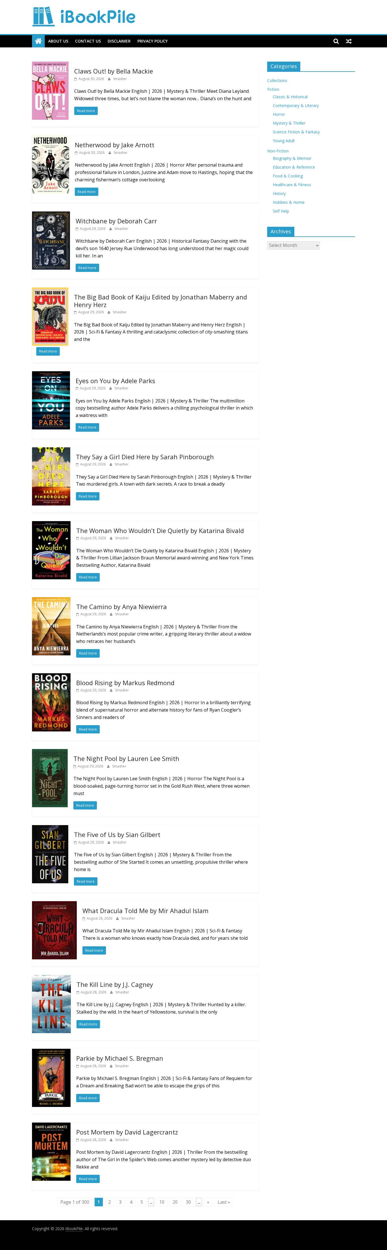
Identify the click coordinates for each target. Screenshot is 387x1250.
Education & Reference (294, 167)
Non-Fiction (278, 151)
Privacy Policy (152, 41)
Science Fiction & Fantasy (296, 132)
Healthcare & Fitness (292, 184)
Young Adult (284, 140)
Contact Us (88, 41)
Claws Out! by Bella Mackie (113, 71)
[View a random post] (349, 41)
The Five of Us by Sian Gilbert (117, 834)
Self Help (281, 211)
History (279, 193)
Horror (279, 114)
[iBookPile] (38, 41)
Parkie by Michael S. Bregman (119, 1058)
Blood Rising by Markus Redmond (125, 682)
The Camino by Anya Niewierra (121, 606)
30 (188, 1202)
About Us (58, 41)
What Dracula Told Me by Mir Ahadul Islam (145, 910)
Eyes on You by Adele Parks (115, 380)
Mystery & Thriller (289, 123)
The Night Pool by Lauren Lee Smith (126, 758)
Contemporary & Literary (296, 105)
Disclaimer (119, 41)
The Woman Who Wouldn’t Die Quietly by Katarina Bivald (160, 530)
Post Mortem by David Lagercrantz (127, 1132)
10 (161, 1202)
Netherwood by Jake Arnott (114, 144)
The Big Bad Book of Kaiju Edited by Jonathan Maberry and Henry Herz (160, 301)
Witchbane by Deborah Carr (116, 221)
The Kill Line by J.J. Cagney (114, 984)
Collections (277, 80)
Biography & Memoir (292, 158)
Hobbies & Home (289, 202)
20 (175, 1202)
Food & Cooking (288, 176)
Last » (224, 1202)
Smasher (120, 78)
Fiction (273, 89)
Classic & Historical (290, 96)
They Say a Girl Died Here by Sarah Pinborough (145, 456)
